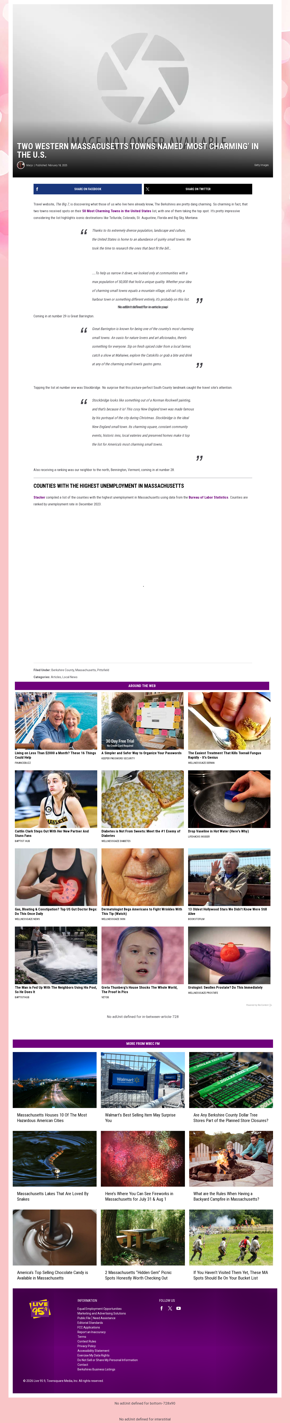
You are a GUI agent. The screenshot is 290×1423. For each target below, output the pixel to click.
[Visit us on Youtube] (180, 1308)
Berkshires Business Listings (96, 1369)
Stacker (39, 497)
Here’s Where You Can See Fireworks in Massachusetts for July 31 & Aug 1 (139, 1196)
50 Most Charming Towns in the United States (116, 211)
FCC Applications (88, 1327)
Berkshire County (62, 670)
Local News (69, 677)
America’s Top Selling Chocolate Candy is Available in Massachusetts (52, 1275)
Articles (56, 677)
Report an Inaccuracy (91, 1332)
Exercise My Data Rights (93, 1355)
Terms (81, 1336)
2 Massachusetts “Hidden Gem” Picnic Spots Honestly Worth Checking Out (138, 1275)
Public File (84, 1318)
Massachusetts (85, 670)
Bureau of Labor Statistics (208, 497)
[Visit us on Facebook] (163, 1308)
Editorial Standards (90, 1322)
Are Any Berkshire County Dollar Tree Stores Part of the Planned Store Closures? (230, 1117)
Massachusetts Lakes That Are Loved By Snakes (53, 1196)
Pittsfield (103, 670)
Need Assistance (104, 1318)
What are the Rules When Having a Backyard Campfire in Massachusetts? (226, 1196)
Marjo (29, 165)
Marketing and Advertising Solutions (101, 1313)
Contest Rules (86, 1341)
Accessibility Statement (93, 1350)
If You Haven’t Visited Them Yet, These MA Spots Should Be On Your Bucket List (230, 1275)
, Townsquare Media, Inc (61, 1381)
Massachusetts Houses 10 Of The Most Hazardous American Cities (52, 1117)
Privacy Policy (86, 1346)
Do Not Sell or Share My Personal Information (107, 1360)
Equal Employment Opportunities (99, 1308)
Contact (82, 1364)
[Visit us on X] (172, 1308)
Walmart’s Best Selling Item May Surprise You (140, 1117)
